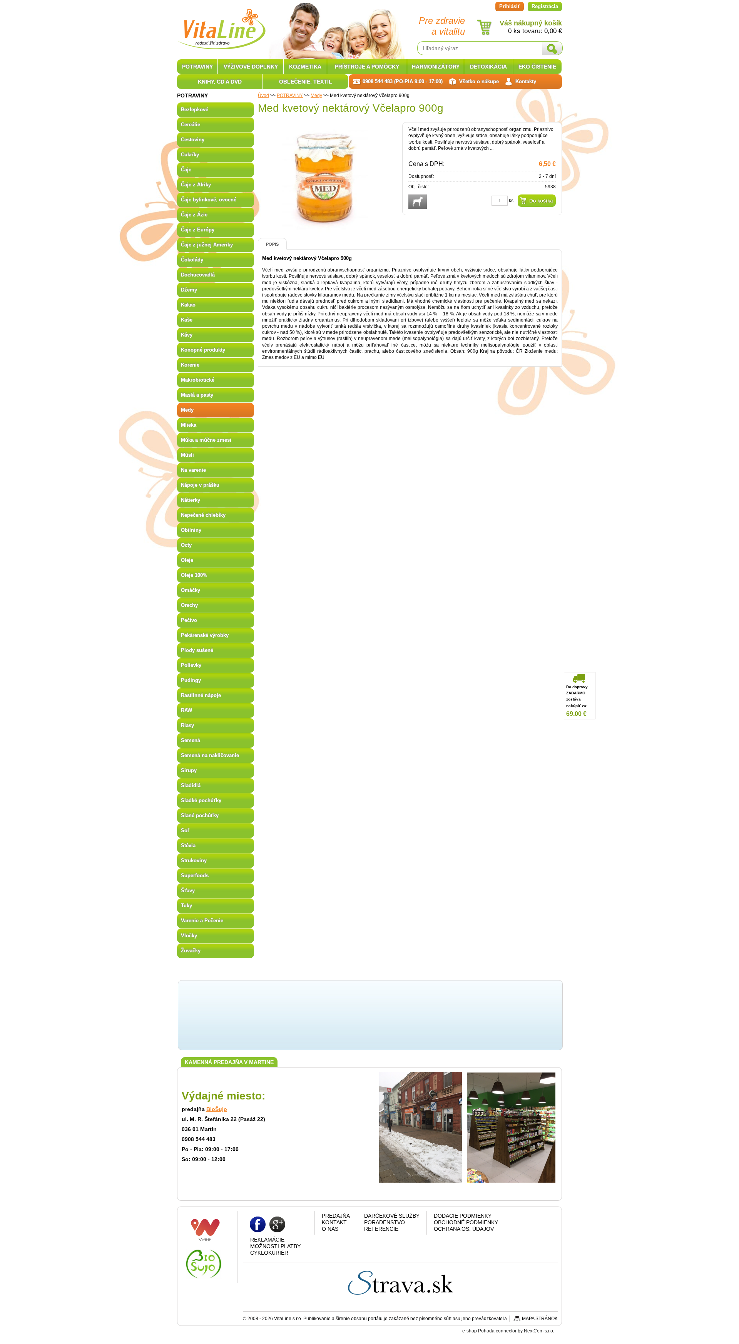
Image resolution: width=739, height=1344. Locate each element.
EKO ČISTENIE (537, 67)
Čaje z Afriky (196, 185)
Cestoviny (192, 139)
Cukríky (190, 155)
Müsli (187, 455)
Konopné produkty (203, 350)
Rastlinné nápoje (201, 695)
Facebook (258, 1224)
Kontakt (334, 1222)
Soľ (185, 830)
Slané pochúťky (200, 815)
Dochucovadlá (198, 275)
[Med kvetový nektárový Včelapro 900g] (325, 230)
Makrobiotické (197, 380)
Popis (272, 244)
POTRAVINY (290, 95)
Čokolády (192, 260)
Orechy (189, 605)
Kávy (186, 335)
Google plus (277, 1224)
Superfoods (195, 875)
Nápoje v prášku (200, 485)
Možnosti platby (275, 1246)
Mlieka (188, 425)
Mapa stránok (540, 1318)
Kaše (186, 320)
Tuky (186, 905)
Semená (190, 740)
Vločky (189, 935)
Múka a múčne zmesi (206, 440)
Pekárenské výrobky (205, 635)
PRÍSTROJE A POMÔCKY (367, 67)
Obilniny (191, 530)
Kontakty (525, 81)
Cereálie (190, 124)
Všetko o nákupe (479, 81)
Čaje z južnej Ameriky (207, 245)
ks (511, 200)
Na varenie (193, 470)
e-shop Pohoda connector (489, 1331)
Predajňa (336, 1216)
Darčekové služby (392, 1216)
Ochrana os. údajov (464, 1229)
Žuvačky (191, 951)
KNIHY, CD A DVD (220, 82)
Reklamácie (267, 1240)
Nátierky (190, 500)
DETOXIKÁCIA (488, 67)
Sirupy (189, 770)
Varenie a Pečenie (202, 920)
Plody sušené (197, 650)
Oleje (187, 560)
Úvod (263, 95)
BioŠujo (216, 1109)
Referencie (381, 1229)
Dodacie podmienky (463, 1216)
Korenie (190, 365)
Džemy (189, 290)
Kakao (188, 305)
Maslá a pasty (197, 395)
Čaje (186, 170)
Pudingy (191, 680)
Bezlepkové (194, 109)
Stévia (188, 845)
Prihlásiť (509, 6)
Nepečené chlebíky (203, 515)
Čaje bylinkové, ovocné (208, 200)
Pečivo (189, 620)
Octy (186, 545)
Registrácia (545, 6)
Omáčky (190, 590)
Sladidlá (191, 785)
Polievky (191, 665)
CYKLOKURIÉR (269, 1253)
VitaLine (221, 24)
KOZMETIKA (305, 67)
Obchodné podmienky (466, 1222)
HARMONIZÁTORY (436, 67)
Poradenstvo (384, 1222)
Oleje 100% (194, 575)
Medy (316, 95)
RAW (186, 710)
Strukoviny (194, 860)
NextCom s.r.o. (539, 1331)
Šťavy (188, 890)
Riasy (187, 725)
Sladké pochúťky (201, 800)
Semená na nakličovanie (210, 755)
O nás (330, 1229)
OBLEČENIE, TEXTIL (305, 82)
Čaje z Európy (197, 230)
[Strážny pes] (417, 201)
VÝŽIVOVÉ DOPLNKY (251, 67)
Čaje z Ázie (194, 215)
